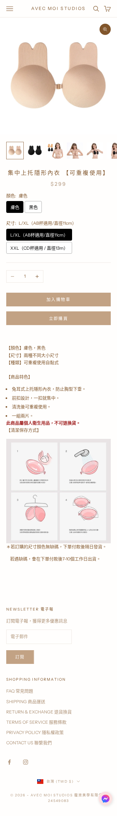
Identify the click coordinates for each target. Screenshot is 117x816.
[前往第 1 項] (15, 150)
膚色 (15, 207)
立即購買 (58, 318)
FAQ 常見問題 (19, 691)
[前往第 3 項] (55, 150)
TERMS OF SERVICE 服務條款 (36, 722)
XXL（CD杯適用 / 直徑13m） (39, 248)
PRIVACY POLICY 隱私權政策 (35, 732)
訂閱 (20, 656)
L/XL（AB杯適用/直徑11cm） (39, 235)
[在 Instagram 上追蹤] (25, 762)
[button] (105, 798)
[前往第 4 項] (75, 150)
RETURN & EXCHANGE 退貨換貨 (39, 712)
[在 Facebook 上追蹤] (9, 762)
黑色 (33, 207)
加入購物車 (58, 299)
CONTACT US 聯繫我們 (29, 743)
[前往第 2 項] (35, 150)
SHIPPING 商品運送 (25, 701)
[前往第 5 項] (95, 150)
